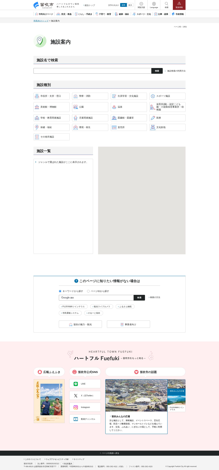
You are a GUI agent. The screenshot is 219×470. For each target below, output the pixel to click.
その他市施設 (47, 137)
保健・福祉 (46, 127)
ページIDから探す (100, 291)
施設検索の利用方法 (176, 71)
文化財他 (161, 127)
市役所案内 (67, 464)
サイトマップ (79, 459)
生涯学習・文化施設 (128, 96)
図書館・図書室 (126, 118)
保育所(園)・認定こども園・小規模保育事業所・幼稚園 (170, 107)
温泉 (120, 107)
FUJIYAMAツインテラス (73, 306)
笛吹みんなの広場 (121, 416)
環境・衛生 (84, 127)
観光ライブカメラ (102, 306)
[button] (141, 5)
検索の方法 (155, 297)
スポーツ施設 (163, 96)
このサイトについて (33, 459)
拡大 (130, 5)
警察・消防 (84, 96)
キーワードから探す (73, 291)
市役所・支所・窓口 (50, 96)
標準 (123, 5)
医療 (158, 118)
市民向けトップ (41, 21)
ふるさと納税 (125, 306)
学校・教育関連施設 (50, 118)
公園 (81, 107)
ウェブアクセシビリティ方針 (57, 459)
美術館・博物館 (48, 107)
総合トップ (90, 5)
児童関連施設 (86, 118)
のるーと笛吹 (94, 313)
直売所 (121, 127)
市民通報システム (70, 313)
